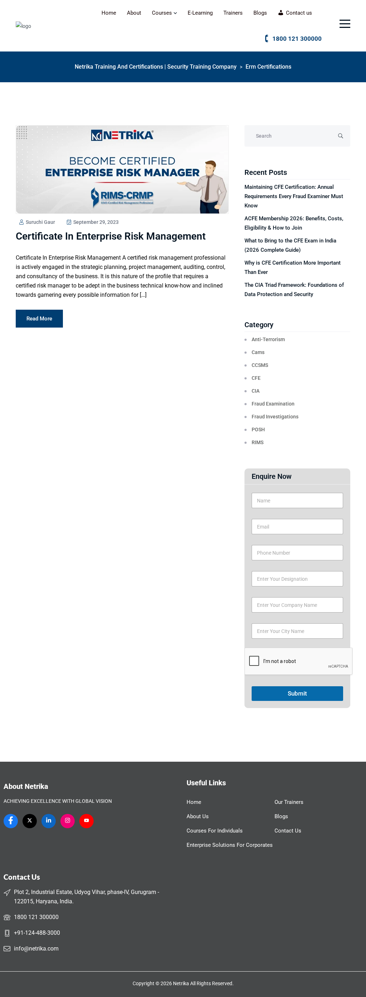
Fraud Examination (273, 404)
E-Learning (200, 13)
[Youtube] (86, 821)
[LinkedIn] (48, 821)
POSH (258, 429)
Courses (162, 13)
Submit (297, 693)
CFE (256, 378)
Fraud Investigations (275, 416)
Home (109, 13)
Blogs (260, 13)
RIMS (257, 442)
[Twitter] (30, 821)
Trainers (233, 13)
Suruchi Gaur (40, 222)
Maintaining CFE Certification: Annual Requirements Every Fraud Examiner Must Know (293, 196)
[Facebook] (11, 821)
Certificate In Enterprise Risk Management (111, 236)
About (134, 13)
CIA (255, 391)
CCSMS (260, 365)
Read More (39, 318)
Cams (258, 352)
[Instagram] (67, 821)
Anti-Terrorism (268, 339)
